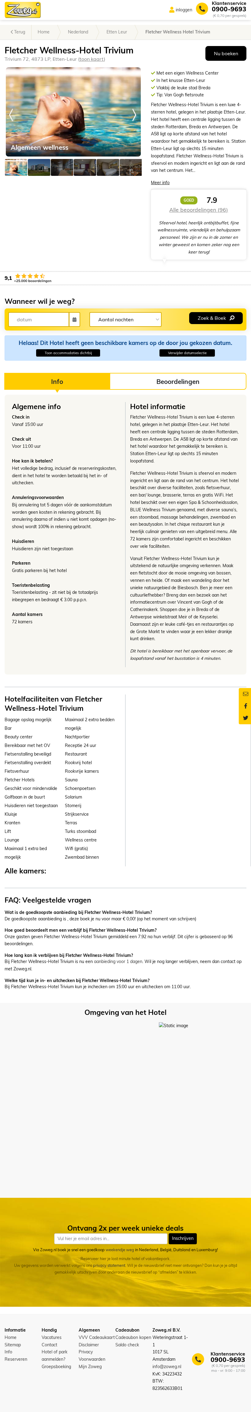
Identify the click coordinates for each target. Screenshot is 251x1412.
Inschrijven (182, 1238)
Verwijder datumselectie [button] (187, 353)
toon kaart (92, 59)
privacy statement (109, 1265)
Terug (19, 32)
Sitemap (13, 1345)
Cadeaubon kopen (133, 1337)
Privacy (86, 1352)
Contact (49, 1345)
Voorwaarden (92, 1359)
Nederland (78, 32)
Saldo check (127, 1345)
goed (189, 200)
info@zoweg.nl (166, 1366)
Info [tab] (57, 381)
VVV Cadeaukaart (97, 1337)
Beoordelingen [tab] (178, 381)
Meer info (160, 182)
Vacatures (52, 1337)
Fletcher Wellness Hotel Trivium (177, 32)
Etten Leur (117, 32)
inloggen (184, 10)
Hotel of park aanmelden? (54, 1355)
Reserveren (16, 1359)
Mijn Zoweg (90, 1366)
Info (8, 1352)
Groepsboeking (56, 1366)
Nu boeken (226, 53)
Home (44, 32)
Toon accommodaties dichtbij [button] (68, 353)
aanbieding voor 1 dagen (118, 961)
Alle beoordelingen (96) (198, 209)
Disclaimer (89, 1345)
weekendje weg (120, 1249)
